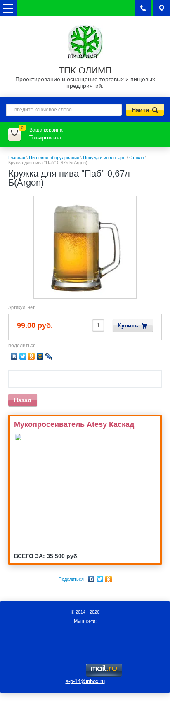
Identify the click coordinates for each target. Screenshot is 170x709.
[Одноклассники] (108, 579)
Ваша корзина (46, 130)
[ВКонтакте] (91, 579)
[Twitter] (100, 579)
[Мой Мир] (40, 356)
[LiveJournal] (49, 356)
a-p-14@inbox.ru (85, 681)
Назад (22, 400)
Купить (128, 325)
